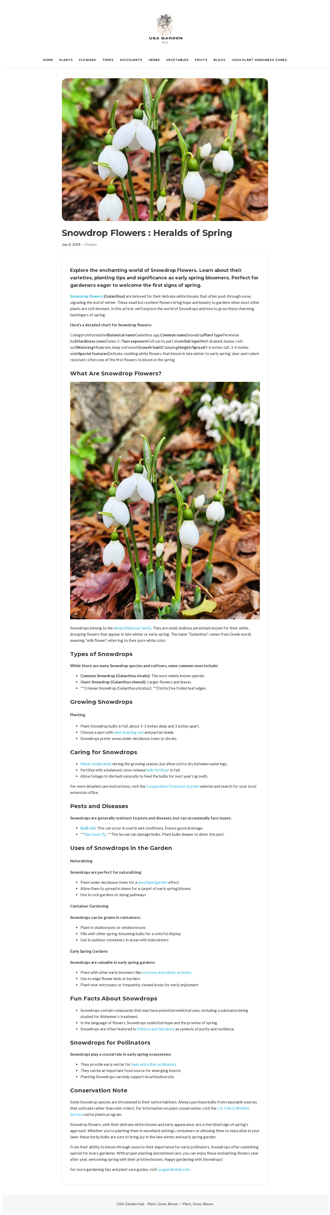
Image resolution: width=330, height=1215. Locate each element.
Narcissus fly (95, 834)
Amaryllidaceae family (132, 628)
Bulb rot (87, 828)
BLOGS (220, 60)
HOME (48, 60)
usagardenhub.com (174, 1169)
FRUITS (201, 60)
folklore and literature (156, 1029)
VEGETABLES (177, 60)
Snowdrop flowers (86, 296)
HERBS (154, 60)
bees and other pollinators (153, 1064)
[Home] (165, 28)
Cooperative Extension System (172, 786)
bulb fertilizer (157, 770)
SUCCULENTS (131, 60)
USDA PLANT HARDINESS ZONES (259, 60)
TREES (108, 60)
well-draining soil (129, 732)
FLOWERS (87, 60)
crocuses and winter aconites (167, 972)
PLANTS (66, 60)
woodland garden (153, 882)
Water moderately (96, 763)
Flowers (91, 244)
